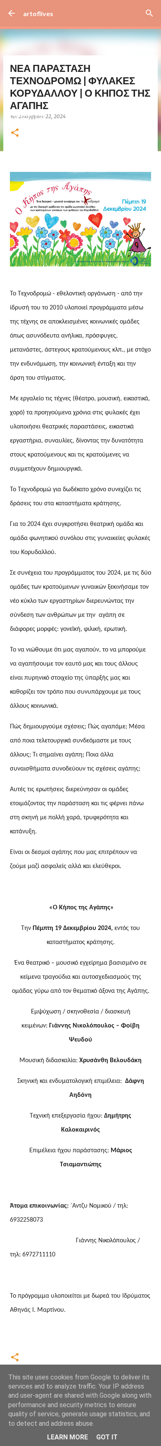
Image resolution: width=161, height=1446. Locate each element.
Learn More (67, 1437)
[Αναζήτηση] (149, 13)
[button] (15, 133)
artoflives (38, 13)
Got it (107, 1437)
